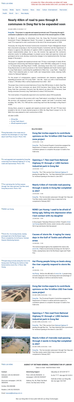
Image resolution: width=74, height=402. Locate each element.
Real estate (63, 10)
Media (12, 10)
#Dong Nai (14, 119)
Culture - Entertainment (49, 10)
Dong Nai (11, 32)
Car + (17, 13)
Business (25, 10)
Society (5, 10)
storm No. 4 (36, 249)
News (32, 10)
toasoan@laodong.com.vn (14, 393)
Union (38, 10)
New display (25, 13)
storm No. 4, (59, 273)
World (11, 13)
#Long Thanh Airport (17, 121)
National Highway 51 (61, 172)
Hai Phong (35, 273)
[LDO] (15, 135)
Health (5, 13)
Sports (18, 10)
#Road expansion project (19, 123)
